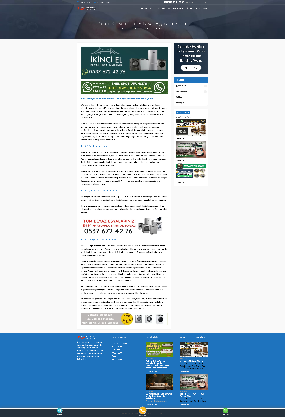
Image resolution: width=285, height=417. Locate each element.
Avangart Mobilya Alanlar (191, 361)
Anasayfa (125, 29)
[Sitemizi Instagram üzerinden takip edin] (171, 2)
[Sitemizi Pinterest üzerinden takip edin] (177, 2)
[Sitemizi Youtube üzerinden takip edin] (174, 2)
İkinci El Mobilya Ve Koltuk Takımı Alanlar (192, 395)
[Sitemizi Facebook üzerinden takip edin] (165, 2)
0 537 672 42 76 (85, 2)
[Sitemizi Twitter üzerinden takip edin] (168, 2)
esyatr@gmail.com (103, 2)
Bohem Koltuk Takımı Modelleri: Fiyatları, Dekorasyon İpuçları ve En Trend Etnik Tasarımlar (157, 364)
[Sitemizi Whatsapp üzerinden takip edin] (180, 2)
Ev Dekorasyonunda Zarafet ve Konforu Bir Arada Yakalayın (159, 396)
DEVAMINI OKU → (182, 138)
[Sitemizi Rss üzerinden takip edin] (183, 2)
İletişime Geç (192, 68)
